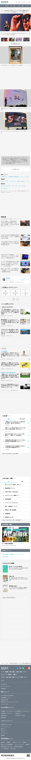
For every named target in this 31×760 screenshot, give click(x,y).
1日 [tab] (9, 481)
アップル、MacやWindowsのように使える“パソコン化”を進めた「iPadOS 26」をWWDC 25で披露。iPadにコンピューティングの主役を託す (10, 264)
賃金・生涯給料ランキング (11, 506)
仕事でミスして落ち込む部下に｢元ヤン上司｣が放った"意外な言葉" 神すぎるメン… (15, 428)
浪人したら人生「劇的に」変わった (13, 484)
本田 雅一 (8, 278)
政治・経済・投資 (10, 677)
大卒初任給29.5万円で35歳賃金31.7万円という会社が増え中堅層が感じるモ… (15, 447)
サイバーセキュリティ (5, 686)
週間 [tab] (22, 481)
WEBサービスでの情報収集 (7, 744)
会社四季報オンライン (5, 697)
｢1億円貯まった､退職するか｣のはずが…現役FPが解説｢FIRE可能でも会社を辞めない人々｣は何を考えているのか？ (10, 364)
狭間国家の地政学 (13, 586)
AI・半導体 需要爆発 (7, 543)
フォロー (23, 279)
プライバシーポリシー (19, 744)
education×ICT (4, 684)
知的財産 (27, 744)
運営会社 (3, 742)
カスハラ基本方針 (5, 748)
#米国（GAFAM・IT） (22, 181)
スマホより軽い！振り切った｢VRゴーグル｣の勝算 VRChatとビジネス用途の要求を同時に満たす (10, 243)
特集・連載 (13, 5)
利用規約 (3, 735)
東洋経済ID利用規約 (18, 746)
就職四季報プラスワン (10, 488)
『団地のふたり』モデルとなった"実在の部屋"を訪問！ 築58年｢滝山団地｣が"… (15, 422)
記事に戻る (2, 11)
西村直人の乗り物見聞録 (10, 510)
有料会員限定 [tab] (22, 418)
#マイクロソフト (4, 185)
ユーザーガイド (4, 733)
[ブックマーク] (13, 299)
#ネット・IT (24, 176)
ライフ (6, 663)
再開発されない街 (9, 517)
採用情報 (8, 742)
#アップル (3, 188)
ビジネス (3, 677)
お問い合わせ (13, 748)
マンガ (27, 5)
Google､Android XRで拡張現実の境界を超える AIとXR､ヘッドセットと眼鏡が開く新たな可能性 (10, 236)
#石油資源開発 (5, 554)
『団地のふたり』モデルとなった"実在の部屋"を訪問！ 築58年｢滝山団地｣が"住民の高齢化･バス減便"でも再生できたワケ (10, 376)
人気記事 (4, 416)
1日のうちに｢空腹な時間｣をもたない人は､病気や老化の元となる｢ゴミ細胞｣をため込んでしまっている (10, 386)
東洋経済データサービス (6, 713)
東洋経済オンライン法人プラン (7, 711)
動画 (23, 5)
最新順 (7, 5)
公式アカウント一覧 (16, 742)
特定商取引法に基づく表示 (6, 746)
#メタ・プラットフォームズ (18, 185)
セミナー (3, 674)
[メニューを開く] (29, 2)
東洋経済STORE (4, 699)
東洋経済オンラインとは (6, 724)
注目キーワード (6, 550)
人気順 (18, 5)
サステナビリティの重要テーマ (12, 495)
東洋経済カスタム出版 (20, 715)
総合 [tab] (9, 418)
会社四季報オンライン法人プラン (22, 711)
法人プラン (3, 731)
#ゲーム (11, 181)
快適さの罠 (11, 576)
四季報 (9, 674)
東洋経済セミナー (19, 713)
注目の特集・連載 (7, 524)
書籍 (14, 674)
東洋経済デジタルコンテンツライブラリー (10, 702)
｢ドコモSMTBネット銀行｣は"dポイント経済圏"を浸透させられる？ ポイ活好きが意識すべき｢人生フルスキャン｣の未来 (10, 355)
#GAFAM (3, 176)
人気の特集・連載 (7, 478)
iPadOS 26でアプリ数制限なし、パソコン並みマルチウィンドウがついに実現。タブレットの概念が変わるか (10, 256)
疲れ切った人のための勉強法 (15, 566)
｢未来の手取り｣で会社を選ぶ (11, 491)
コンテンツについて (5, 726)
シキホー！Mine (4, 704)
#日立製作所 (5, 556)
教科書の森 (3, 717)
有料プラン (3, 728)
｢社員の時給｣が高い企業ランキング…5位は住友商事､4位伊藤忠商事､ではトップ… (15, 440)
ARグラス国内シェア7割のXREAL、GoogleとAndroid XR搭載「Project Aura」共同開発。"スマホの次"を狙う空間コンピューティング (10, 223)
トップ (2, 5)
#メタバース (3, 181)
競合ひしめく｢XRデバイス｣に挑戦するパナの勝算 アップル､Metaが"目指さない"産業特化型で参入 (10, 270)
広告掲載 (24, 742)
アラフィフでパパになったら (11, 502)
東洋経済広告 (4, 715)
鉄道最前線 (7, 513)
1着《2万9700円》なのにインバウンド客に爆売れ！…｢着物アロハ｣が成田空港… (15, 434)
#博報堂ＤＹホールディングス (17, 554)
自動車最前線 (8, 499)
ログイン (24, 2)
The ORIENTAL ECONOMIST (7, 695)
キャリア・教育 (19, 677)
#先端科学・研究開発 (13, 176)
